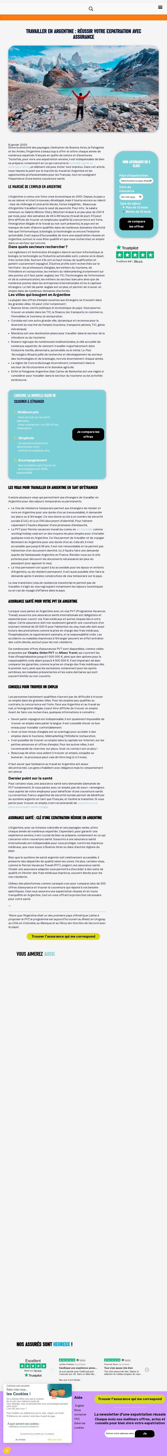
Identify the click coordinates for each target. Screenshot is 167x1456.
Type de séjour (130, 203)
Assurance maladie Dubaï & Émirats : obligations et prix (58, 1182)
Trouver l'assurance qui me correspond (63, 936)
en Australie (84, 529)
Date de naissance (126, 189)
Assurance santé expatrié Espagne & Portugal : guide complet (62, 1301)
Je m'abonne (144, 1436)
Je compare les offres (88, 434)
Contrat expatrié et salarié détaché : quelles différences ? (60, 1063)
